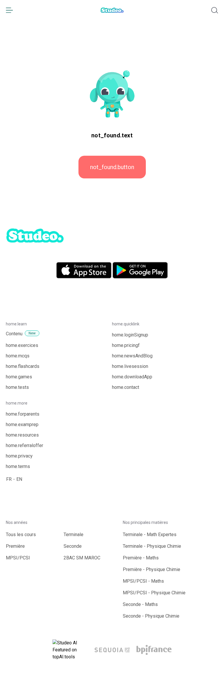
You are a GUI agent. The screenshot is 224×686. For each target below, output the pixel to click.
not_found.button (112, 167)
